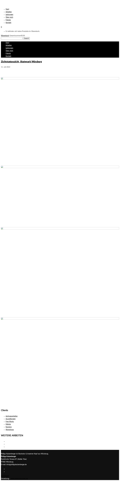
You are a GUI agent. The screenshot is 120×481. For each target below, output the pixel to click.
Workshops (10, 430)
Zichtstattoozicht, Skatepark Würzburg (21, 62)
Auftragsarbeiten (12, 416)
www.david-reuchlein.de (19, 478)
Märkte (8, 424)
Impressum (5, 476)
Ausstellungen (11, 419)
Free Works (10, 421)
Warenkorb (5, 36)
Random (9, 427)
